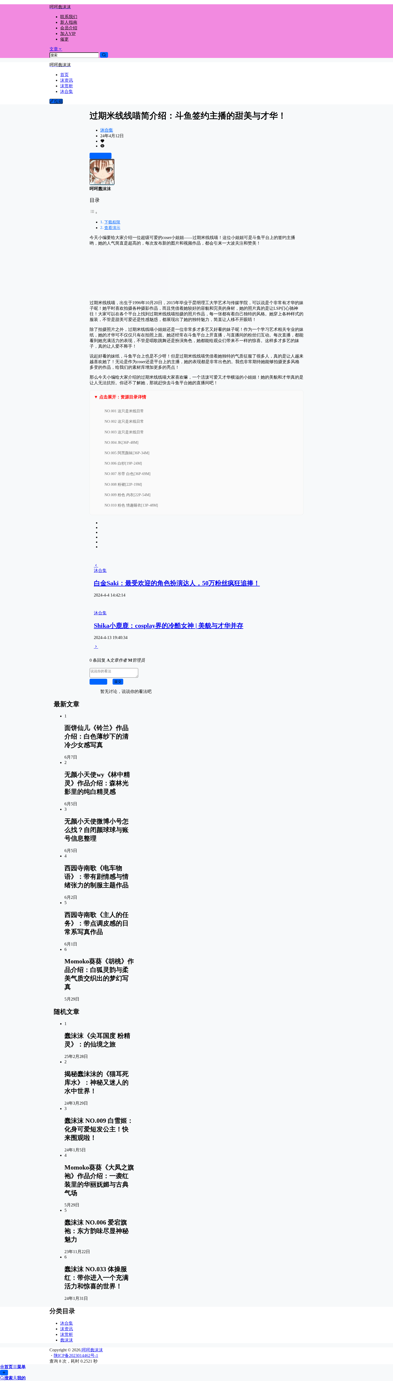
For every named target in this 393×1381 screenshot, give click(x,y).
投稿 (58, 101)
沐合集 (106, 130)
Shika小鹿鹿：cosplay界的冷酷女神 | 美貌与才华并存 (168, 625)
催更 (64, 39)
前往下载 (103, 156)
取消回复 (98, 682)
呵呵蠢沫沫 (91, 1350)
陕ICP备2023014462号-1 (76, 1355)
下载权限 (112, 222)
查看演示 (112, 227)
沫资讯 (66, 1329)
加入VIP (68, 33)
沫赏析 (66, 1334)
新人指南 (68, 22)
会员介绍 (68, 28)
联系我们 (68, 16)
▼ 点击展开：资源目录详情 (120, 397)
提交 (117, 682)
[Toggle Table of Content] (94, 212)
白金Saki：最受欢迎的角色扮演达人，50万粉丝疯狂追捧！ (177, 583)
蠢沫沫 (66, 1340)
